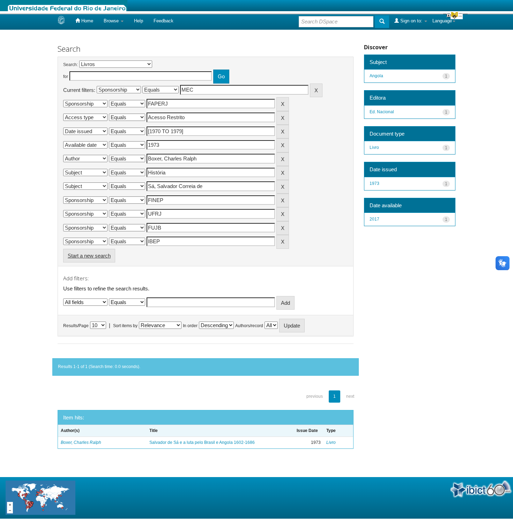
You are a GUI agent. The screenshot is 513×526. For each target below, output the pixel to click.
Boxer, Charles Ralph (81, 442)
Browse (112, 20)
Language (442, 20)
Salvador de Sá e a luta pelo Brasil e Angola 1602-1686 (202, 442)
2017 (374, 219)
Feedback (163, 20)
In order (190, 325)
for (65, 76)
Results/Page (76, 325)
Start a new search (89, 256)
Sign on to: (411, 20)
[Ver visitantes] (40, 497)
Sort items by (125, 325)
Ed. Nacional (382, 111)
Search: (70, 64)
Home (86, 20)
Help (138, 20)
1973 (374, 183)
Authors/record (249, 325)
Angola (376, 75)
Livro (331, 442)
